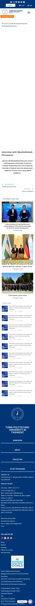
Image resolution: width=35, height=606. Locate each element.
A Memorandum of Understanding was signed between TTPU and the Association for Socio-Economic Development (17, 226)
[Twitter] (21, 2)
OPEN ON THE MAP (7, 484)
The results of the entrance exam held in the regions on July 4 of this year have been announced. (20, 336)
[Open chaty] (30, 601)
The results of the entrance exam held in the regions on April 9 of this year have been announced (20, 373)
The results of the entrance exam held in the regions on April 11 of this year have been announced (20, 364)
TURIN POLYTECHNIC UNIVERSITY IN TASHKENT (17, 430)
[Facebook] (11, 2)
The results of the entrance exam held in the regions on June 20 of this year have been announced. (20, 354)
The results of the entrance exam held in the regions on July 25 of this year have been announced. (20, 308)
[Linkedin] (16, 2)
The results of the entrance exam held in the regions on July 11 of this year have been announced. (20, 326)
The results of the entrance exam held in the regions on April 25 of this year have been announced (20, 383)
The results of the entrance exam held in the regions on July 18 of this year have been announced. (20, 317)
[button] (7, 16)
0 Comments (20, 311)
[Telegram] (19, 2)
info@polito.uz (10, 490)
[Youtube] (24, 2)
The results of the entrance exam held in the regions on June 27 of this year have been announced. (20, 345)
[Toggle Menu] (28, 12)
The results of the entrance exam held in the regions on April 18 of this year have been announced (20, 392)
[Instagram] (14, 2)
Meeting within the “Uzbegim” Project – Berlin (17, 266)
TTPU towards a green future (17, 295)
